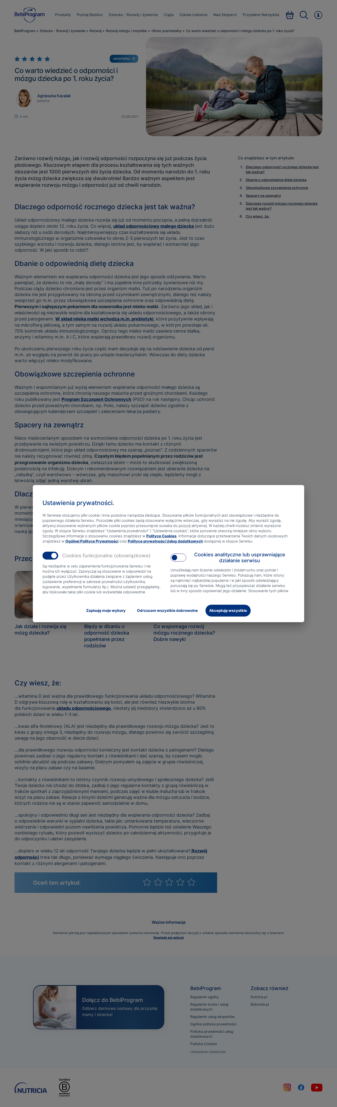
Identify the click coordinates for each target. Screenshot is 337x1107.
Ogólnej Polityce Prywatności (91, 541)
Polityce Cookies (161, 536)
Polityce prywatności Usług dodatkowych (165, 541)
